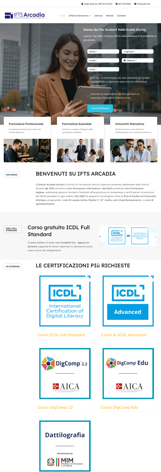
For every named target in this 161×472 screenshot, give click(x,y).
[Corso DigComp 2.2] (65, 373)
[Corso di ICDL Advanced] (128, 301)
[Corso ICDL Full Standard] (65, 301)
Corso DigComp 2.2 (55, 407)
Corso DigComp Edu (119, 407)
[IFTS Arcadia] (25, 11)
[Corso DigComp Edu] (128, 373)
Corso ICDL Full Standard (61, 334)
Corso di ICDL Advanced (123, 334)
